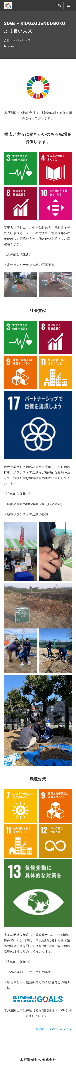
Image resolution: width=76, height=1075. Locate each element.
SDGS (11, 46)
